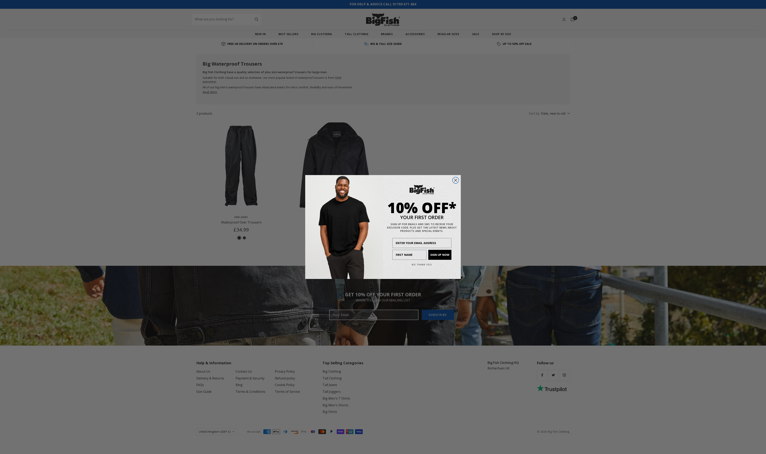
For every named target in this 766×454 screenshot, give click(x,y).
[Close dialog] (455, 180)
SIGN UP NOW (439, 255)
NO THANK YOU (422, 264)
